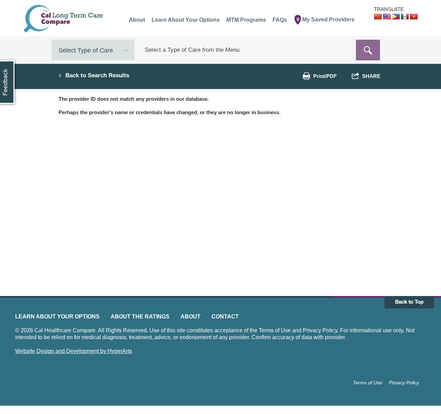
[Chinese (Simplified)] (378, 16)
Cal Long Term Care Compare (64, 18)
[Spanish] (405, 16)
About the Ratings (140, 316)
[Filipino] (396, 16)
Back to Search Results (97, 75)
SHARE (370, 76)
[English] (387, 16)
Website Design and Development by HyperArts (73, 351)
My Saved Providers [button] (326, 19)
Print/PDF (325, 76)
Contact (225, 316)
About (191, 316)
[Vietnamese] (414, 16)
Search (368, 50)
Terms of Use (367, 382)
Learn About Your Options (57, 316)
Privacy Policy (404, 382)
